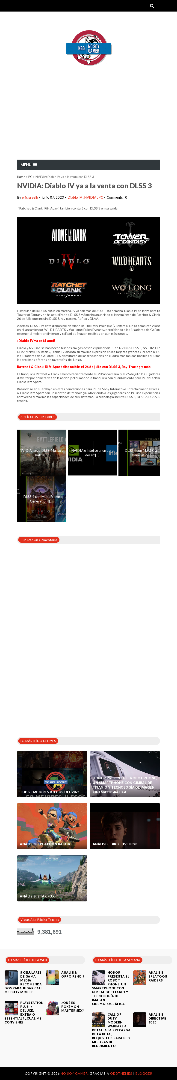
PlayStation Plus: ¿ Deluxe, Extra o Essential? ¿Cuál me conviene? (24, 1012)
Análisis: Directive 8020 (115, 844)
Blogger (144, 1073)
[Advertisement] (88, 125)
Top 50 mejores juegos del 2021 (50, 792)
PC (30, 177)
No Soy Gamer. (75, 1073)
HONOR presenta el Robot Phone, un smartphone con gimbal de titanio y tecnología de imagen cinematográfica (125, 785)
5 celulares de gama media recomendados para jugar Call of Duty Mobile (23, 982)
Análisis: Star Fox (37, 896)
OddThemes (121, 1073)
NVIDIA (90, 197)
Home (21, 177)
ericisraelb (30, 197)
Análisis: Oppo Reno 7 (73, 974)
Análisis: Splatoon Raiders (46, 844)
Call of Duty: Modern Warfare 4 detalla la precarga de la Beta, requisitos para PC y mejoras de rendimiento (111, 1030)
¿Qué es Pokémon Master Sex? (72, 1006)
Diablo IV (75, 197)
